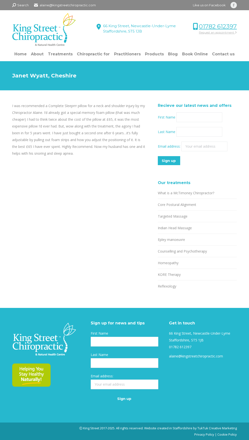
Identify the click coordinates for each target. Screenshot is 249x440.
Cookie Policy (227, 434)
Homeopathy (168, 263)
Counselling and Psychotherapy (182, 251)
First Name (166, 117)
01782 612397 (218, 26)
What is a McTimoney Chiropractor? (186, 193)
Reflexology (167, 286)
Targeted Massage (172, 216)
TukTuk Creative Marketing (217, 428)
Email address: (169, 146)
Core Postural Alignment (177, 204)
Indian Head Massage (175, 228)
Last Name (166, 131)
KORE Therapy (169, 274)
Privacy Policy (204, 434)
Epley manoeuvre (171, 239)
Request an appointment (217, 32)
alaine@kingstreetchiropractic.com (196, 356)
